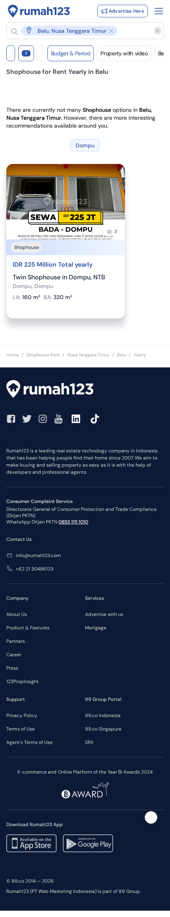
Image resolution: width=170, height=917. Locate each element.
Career (13, 655)
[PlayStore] (88, 843)
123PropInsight (22, 681)
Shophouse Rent (42, 355)
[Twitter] (27, 419)
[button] (81, 30)
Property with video (123, 53)
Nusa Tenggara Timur (88, 355)
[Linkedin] (76, 418)
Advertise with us (104, 614)
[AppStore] (31, 843)
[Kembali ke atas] (151, 817)
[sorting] (40, 53)
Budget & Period (71, 53)
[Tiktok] (95, 418)
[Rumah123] (39, 11)
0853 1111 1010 (73, 522)
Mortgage (95, 628)
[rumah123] (85, 390)
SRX (89, 742)
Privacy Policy (21, 715)
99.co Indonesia (103, 715)
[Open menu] (159, 11)
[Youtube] (58, 419)
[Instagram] (42, 419)
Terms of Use (20, 729)
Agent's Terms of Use (29, 742)
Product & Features (27, 628)
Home (12, 355)
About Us (16, 614)
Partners (15, 641)
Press (12, 668)
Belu (121, 355)
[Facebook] (11, 419)
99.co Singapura (103, 729)
